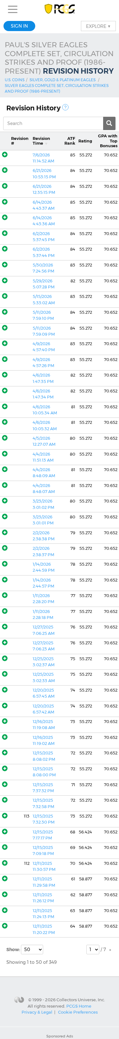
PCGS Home (78, 1006)
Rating (85, 141)
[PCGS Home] (59, 9)
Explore (98, 26)
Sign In (19, 26)
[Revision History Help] (65, 107)
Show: (13, 949)
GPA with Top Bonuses (107, 141)
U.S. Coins (14, 79)
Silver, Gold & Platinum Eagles (63, 79)
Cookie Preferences (78, 1012)
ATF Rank (69, 141)
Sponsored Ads (59, 1036)
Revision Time (41, 141)
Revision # (20, 141)
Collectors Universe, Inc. (80, 999)
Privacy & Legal (37, 1012)
